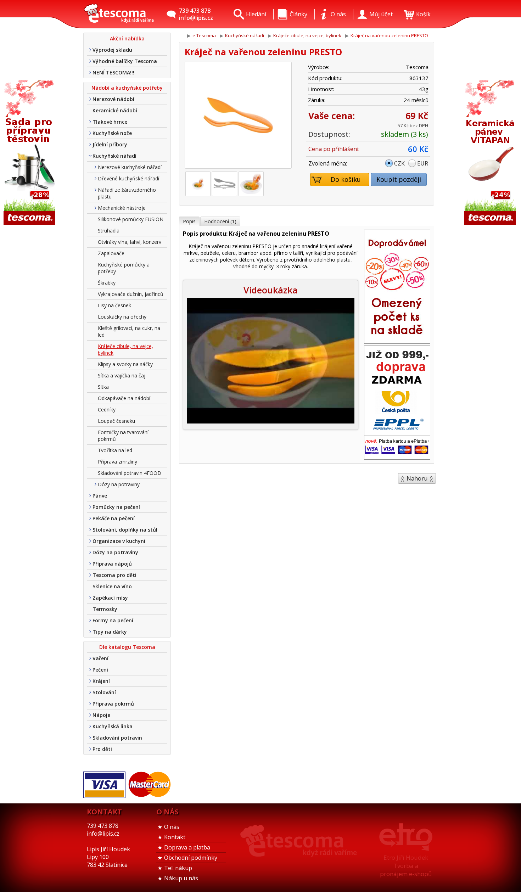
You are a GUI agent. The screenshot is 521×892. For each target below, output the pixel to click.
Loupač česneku (116, 420)
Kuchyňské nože (112, 133)
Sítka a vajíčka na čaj (121, 375)
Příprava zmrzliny (117, 461)
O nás (171, 827)
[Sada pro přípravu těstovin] (30, 153)
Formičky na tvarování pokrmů (123, 435)
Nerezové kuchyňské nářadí (130, 167)
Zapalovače (111, 253)
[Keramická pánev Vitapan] (490, 153)
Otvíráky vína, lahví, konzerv (129, 242)
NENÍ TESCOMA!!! (113, 72)
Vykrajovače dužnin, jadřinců (130, 294)
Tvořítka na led (115, 450)
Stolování (104, 692)
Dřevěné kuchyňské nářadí (128, 178)
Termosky (105, 609)
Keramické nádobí (115, 110)
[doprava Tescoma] (397, 457)
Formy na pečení (113, 620)
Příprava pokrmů (113, 703)
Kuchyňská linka (113, 726)
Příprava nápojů (112, 563)
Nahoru (417, 478)
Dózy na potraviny (119, 484)
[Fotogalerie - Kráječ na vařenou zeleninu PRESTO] (198, 183)
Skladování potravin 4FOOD (129, 473)
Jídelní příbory (110, 144)
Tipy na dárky (110, 631)
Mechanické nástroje (122, 207)
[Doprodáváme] (397, 341)
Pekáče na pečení (114, 518)
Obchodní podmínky (190, 858)
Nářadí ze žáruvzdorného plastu (127, 193)
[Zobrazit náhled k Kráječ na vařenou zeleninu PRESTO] (238, 116)
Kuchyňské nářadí (114, 155)
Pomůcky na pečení (116, 507)
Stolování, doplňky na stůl (125, 529)
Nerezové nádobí (113, 99)
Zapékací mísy (110, 597)
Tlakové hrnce (110, 121)
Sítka (103, 386)
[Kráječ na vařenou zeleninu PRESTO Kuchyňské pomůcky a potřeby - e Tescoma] (118, 14)
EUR (422, 163)
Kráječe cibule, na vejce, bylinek (125, 349)
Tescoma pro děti (114, 575)
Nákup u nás (181, 878)
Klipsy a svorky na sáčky (125, 364)
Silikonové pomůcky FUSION (130, 219)
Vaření (100, 658)
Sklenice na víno (112, 586)
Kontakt (174, 837)
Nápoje (101, 715)
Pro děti (102, 749)
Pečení (100, 669)
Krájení (101, 681)
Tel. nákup (178, 868)
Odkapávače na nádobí (124, 398)
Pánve (100, 495)
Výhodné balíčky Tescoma (125, 61)
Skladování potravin (117, 737)
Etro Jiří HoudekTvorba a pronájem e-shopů (406, 865)
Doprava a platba (187, 847)
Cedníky (107, 409)
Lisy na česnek (114, 305)
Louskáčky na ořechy (122, 316)
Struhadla (108, 230)
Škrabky (107, 282)
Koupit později (398, 179)
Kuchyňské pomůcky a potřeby (124, 268)
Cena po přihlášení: (333, 149)
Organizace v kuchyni (119, 541)
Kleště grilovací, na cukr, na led (129, 331)
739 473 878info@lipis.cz (196, 14)
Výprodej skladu (112, 49)
